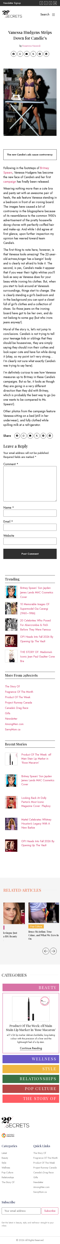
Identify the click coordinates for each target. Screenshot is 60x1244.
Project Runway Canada (18, 703)
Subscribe (50, 1211)
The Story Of (12, 686)
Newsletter (11, 719)
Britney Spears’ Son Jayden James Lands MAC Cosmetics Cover (36, 592)
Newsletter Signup (12, 3)
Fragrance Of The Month (19, 692)
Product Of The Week (17, 697)
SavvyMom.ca (12, 729)
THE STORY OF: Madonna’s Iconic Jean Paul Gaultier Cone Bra (37, 656)
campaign (9, 181)
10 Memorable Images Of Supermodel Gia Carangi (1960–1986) (34, 608)
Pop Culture (36, 926)
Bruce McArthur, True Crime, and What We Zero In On (43, 935)
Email (8, 521)
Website (8, 535)
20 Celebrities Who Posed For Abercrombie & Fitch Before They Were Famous (35, 625)
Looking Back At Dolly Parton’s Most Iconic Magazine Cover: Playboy (35, 802)
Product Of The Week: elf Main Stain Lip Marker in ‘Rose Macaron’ (36, 759)
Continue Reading (31, 1048)
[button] (13, 54)
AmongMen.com (14, 724)
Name (8, 507)
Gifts (7, 713)
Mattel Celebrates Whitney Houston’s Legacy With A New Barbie (36, 824)
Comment (10, 464)
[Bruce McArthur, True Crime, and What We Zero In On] (43, 912)
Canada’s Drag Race (16, 708)
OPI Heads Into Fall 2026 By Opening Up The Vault (37, 843)
